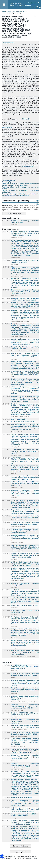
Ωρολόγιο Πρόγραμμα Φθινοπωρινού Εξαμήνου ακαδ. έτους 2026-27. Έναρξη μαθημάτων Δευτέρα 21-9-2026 (25, 233)
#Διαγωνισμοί (13, 205)
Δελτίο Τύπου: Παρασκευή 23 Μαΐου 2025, (24, 605)
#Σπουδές (35, 209)
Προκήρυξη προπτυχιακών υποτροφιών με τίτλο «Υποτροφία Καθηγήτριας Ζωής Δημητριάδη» (25, 689)
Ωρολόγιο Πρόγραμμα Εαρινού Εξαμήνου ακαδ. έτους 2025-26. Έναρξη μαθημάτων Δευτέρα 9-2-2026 (25, 483)
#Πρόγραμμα (26, 209)
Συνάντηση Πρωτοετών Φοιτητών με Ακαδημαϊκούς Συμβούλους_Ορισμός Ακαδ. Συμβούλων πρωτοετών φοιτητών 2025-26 (25, 547)
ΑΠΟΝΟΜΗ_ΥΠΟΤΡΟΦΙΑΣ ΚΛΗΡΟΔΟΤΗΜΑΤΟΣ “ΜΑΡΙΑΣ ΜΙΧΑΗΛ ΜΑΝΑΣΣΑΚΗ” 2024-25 (25, 666)
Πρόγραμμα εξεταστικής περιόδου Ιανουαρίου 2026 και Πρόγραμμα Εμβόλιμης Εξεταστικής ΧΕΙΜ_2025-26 (25, 756)
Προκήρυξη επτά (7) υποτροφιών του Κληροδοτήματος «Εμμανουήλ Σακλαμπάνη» (25, 721)
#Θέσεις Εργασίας (8, 43)
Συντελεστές (8, 858)
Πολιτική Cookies (31, 858)
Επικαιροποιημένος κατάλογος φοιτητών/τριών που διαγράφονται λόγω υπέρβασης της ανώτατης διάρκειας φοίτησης (25, 477)
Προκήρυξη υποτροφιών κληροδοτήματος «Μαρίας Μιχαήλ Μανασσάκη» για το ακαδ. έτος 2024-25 (25, 697)
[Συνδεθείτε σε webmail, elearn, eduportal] (40, 7)
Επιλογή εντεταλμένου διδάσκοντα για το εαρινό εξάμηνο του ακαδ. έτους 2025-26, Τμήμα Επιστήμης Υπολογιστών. (25, 750)
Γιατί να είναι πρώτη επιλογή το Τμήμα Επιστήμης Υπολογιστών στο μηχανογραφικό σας (25, 652)
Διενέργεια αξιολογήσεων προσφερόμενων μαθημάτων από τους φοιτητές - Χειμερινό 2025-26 (25, 765)
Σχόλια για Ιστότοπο (19, 858)
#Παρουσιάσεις (15, 209)
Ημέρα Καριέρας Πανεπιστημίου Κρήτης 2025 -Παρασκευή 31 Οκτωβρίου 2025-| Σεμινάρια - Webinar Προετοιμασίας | (25, 511)
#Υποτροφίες (6, 211)
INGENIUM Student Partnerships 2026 (22, 422)
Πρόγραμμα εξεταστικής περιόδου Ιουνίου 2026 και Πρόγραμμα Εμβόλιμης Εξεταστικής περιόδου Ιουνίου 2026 (25, 355)
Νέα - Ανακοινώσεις (19, 11)
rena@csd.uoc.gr (7, 127)
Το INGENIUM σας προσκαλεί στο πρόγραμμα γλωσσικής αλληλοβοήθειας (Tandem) (25, 451)
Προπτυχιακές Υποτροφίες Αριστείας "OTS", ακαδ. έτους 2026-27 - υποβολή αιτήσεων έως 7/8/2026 (25, 291)
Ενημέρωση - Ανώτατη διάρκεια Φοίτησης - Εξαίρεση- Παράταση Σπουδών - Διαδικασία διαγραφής (25, 530)
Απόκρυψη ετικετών (14, 213)
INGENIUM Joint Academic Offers (21, 797)
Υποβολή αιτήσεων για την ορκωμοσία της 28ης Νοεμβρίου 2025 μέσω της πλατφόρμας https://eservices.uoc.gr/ (25, 809)
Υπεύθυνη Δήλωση (8, 182)
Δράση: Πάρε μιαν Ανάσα (18, 419)
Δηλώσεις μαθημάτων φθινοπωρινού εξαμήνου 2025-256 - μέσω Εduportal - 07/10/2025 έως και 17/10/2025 (25, 822)
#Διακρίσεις (24, 205)
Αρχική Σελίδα (6, 11)
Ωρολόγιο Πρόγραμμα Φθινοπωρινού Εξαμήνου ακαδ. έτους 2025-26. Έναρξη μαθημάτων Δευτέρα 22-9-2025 (25, 563)
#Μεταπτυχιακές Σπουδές (17, 321)
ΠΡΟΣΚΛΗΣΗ (26, 119)
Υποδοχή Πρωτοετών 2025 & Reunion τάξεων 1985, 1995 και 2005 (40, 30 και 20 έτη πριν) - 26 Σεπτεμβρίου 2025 (25, 555)
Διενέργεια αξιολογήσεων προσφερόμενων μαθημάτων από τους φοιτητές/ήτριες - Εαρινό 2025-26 (25, 706)
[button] (2, 856)
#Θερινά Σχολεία (7, 207)
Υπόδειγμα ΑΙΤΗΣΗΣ (8, 180)
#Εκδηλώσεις (33, 205)
